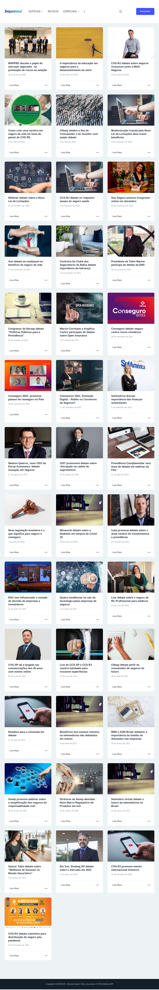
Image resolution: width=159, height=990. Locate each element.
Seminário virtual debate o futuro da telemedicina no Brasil (127, 803)
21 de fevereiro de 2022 (18, 206)
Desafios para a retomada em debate (26, 733)
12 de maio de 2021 (68, 676)
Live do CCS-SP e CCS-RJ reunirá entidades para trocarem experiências (76, 668)
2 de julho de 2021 (16, 542)
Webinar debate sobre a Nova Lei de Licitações (26, 199)
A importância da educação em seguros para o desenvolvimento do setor (79, 67)
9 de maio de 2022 (16, 142)
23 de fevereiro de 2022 (121, 142)
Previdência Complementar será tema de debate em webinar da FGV (131, 467)
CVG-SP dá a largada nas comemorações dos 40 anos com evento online (25, 668)
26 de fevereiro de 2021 (121, 874)
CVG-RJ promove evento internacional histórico (126, 868)
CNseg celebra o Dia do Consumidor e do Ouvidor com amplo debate (79, 134)
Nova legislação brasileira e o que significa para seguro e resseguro (26, 534)
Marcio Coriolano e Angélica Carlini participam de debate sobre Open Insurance (77, 332)
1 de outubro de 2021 (69, 340)
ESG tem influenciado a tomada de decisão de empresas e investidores (27, 601)
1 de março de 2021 (69, 874)
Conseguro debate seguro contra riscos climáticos (127, 330)
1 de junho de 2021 (68, 609)
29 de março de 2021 (120, 743)
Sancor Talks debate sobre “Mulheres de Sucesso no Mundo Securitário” (24, 870)
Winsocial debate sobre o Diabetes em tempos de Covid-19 (79, 534)
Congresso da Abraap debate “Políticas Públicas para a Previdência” (26, 332)
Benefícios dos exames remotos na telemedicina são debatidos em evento (79, 735)
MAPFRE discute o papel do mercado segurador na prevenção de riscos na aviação (27, 67)
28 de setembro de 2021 (122, 337)
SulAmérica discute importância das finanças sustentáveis (126, 399)
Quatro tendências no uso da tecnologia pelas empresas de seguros (78, 601)
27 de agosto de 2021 (18, 474)
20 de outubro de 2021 (18, 340)
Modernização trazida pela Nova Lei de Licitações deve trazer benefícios (131, 134)
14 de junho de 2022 (69, 74)
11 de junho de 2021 (17, 609)
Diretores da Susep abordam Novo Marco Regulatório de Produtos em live (77, 803)
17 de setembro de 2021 (71, 407)
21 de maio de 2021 (120, 605)
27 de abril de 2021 (16, 740)
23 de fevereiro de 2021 (18, 945)
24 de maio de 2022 (120, 74)
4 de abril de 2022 (68, 142)
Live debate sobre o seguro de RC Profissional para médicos (129, 599)
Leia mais (14, 85)
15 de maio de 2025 (17, 75)
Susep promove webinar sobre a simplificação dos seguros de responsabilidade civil (27, 803)
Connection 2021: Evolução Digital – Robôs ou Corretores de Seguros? (78, 399)
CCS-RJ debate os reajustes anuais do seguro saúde (77, 199)
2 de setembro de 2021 (121, 407)
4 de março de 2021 (17, 878)
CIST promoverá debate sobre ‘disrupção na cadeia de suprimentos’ (78, 467)
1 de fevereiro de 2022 (70, 206)
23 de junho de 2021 (69, 542)
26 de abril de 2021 (68, 743)
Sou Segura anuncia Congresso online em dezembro (130, 199)
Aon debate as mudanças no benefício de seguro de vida (25, 263)
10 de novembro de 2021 (122, 206)
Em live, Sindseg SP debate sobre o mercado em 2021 (77, 868)
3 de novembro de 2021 (70, 273)
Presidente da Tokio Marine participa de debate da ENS (128, 263)
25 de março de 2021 (17, 811)
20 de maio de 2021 (17, 676)
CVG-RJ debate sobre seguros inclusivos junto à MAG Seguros (129, 67)
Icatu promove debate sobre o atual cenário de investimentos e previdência (130, 534)
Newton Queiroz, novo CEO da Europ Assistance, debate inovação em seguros (27, 467)
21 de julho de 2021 (120, 474)
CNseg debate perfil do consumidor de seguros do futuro (127, 668)
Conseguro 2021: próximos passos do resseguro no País (26, 398)
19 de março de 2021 (69, 811)
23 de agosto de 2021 (69, 474)
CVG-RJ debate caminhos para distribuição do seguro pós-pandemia (27, 937)
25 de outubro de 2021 (121, 269)
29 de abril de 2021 (119, 676)
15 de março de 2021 (120, 811)
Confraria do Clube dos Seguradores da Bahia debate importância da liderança (78, 265)
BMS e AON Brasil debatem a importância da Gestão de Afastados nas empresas (129, 735)
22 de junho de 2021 (120, 542)
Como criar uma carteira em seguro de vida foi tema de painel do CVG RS (25, 134)
